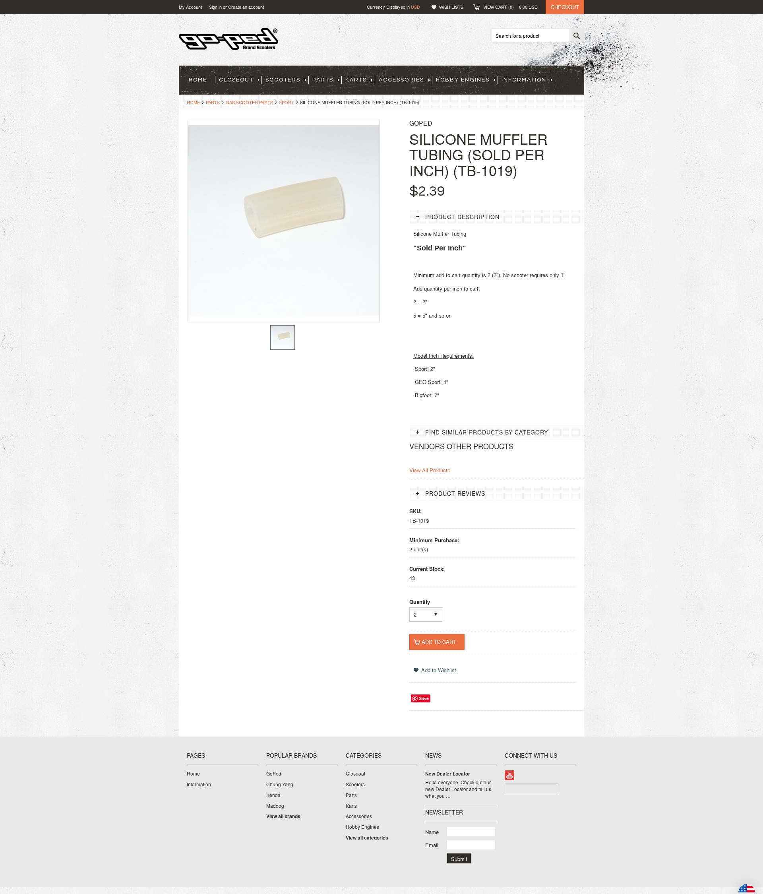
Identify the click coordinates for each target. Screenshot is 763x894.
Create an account (246, 7)
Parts (322, 80)
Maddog (275, 806)
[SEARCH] (576, 36)
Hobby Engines (463, 80)
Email (431, 845)
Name (432, 832)
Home (193, 102)
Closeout (236, 80)
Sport (286, 102)
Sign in (215, 7)
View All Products (429, 470)
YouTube (510, 775)
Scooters (282, 80)
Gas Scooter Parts (249, 102)
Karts (356, 80)
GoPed (273, 773)
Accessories (401, 80)
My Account (190, 7)
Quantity (419, 601)
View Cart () (510, 7)
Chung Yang (279, 784)
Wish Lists (451, 7)
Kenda (273, 795)
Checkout (565, 7)
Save (424, 698)
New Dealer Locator (447, 773)
